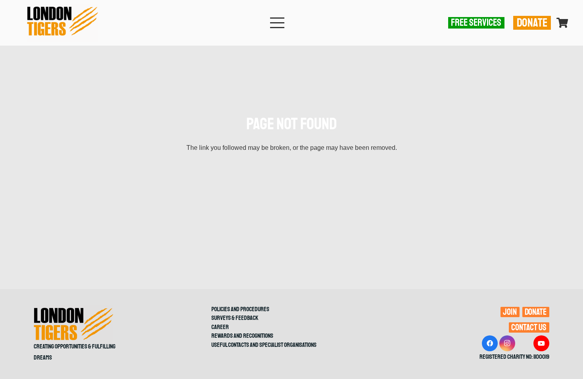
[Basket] (562, 23)
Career (220, 327)
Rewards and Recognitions (242, 336)
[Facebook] (490, 343)
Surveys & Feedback (235, 318)
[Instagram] (507, 343)
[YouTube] (541, 343)
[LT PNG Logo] (62, 23)
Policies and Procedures (240, 309)
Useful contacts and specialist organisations (263, 345)
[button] (277, 23)
